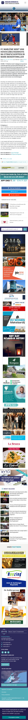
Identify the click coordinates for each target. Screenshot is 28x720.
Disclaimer (4, 692)
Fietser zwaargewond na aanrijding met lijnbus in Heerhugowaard (16, 519)
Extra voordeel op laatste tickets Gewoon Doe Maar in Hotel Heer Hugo (18, 500)
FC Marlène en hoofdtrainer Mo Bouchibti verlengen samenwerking (18, 206)
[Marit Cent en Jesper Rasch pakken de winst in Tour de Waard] (4, 526)
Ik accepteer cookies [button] (14, 717)
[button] (0, 39)
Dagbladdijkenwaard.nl (11, 2)
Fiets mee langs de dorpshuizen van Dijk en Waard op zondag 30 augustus (18, 513)
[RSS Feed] (8, 652)
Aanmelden (5, 664)
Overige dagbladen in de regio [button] (9, 684)
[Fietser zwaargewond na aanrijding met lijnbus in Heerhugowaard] (4, 520)
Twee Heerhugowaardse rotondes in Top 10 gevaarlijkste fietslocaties (18, 539)
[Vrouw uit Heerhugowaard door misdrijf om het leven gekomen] (4, 507)
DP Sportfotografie (16, 154)
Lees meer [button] (17, 713)
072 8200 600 (6, 642)
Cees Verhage (15, 152)
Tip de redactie (15, 195)
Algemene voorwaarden (7, 689)
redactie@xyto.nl (7, 644)
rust (8, 158)
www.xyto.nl (6, 646)
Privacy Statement (6, 694)
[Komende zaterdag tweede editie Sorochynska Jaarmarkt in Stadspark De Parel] (4, 494)
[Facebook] (2, 652)
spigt (10, 158)
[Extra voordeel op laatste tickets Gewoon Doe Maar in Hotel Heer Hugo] (4, 500)
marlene (4, 158)
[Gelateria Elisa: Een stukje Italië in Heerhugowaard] (4, 533)
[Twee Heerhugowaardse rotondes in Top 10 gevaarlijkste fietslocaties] (4, 539)
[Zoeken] (25, 229)
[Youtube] (5, 652)
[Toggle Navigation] (25, 2)
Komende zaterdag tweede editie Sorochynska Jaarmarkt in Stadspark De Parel (18, 493)
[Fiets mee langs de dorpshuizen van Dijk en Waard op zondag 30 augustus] (4, 513)
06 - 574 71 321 (20, 180)
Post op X (15, 191)
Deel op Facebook (15, 188)
